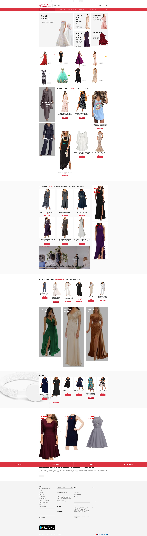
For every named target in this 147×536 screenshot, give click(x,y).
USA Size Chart (77, 492)
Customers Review (77, 489)
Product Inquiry (77, 496)
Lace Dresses (101, 75)
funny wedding (94, 501)
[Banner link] (56, 30)
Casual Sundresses (67, 57)
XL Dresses (84, 73)
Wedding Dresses (95, 491)
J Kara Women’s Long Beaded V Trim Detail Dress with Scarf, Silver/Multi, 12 (82, 240)
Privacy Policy (41, 494)
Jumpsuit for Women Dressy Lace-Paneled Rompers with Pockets (68, 298)
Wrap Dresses (101, 76)
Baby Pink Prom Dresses (103, 53)
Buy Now (65, 117)
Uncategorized (94, 505)
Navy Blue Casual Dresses (69, 59)
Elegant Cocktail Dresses (51, 71)
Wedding (93, 489)
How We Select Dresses (43, 502)
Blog (81, 1)
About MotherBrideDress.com (44, 488)
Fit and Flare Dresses (103, 73)
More (48, 63)
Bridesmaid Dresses (95, 499)
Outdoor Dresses (95, 495)
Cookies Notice (42, 496)
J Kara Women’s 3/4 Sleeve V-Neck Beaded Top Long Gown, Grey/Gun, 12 (65, 212)
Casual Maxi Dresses (68, 55)
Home (40, 486)
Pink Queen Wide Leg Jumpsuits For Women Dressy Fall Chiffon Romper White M (56, 299)
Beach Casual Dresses (68, 53)
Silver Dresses (67, 76)
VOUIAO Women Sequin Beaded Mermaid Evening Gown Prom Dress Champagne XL (99, 153)
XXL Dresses (84, 75)
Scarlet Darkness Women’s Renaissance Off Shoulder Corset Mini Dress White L (82, 153)
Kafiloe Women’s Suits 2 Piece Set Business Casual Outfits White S (102, 297)
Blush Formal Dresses (50, 57)
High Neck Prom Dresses (103, 59)
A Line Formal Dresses (51, 55)
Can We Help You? (77, 494)
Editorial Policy (42, 504)
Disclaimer (41, 492)
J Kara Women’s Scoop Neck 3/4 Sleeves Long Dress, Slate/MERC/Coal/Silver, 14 (64, 240)
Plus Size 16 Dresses (85, 76)
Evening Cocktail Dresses (51, 73)
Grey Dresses (66, 73)
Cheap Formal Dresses (51, 59)
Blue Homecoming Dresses (85, 55)
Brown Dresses (67, 71)
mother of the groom (95, 493)
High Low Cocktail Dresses (50, 76)
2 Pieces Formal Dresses (51, 53)
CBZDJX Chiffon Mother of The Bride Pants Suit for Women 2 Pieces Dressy (44, 294)
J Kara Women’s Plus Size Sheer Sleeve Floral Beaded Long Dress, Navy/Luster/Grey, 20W (82, 212)
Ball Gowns (101, 71)
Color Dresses (94, 497)
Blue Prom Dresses (102, 55)
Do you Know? (94, 503)
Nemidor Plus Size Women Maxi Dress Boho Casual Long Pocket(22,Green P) (91, 394)
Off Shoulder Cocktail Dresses (50, 79)
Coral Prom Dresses (103, 57)
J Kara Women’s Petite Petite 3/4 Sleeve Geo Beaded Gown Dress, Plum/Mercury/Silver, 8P (47, 240)
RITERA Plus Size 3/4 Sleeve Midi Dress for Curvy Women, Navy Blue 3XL (79, 392)
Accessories (84, 61)
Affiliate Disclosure (42, 506)
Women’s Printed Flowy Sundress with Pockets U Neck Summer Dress (82, 114)
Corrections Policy (42, 498)
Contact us (41, 490)
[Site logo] (45, 5)
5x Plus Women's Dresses (86, 71)
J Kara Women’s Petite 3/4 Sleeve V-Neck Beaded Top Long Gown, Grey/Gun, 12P (47, 212)
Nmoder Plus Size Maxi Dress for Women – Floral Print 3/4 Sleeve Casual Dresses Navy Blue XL (44, 396)
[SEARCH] (92, 5)
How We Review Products (44, 500)
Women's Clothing (85, 57)
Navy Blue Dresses (67, 75)
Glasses (83, 59)
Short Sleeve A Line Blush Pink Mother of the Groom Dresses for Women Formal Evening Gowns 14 (64, 114)
